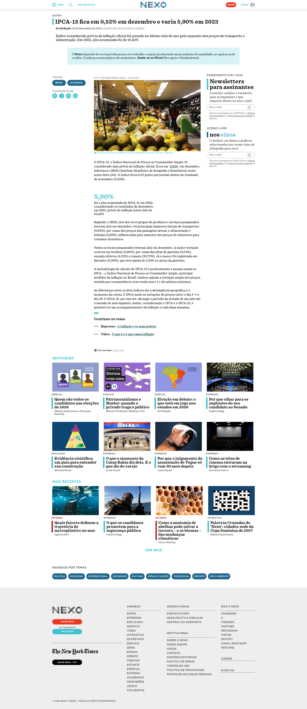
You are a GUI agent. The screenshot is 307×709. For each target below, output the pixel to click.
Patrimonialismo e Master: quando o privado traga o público (127, 403)
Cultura (137, 576)
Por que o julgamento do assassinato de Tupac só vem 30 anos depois (180, 462)
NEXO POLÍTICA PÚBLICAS (185, 617)
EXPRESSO (134, 617)
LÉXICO (132, 686)
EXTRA (131, 613)
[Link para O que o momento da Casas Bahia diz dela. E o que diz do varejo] (127, 436)
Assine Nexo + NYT (67, 662)
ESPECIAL (133, 669)
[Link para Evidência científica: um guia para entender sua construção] (75, 436)
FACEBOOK (228, 613)
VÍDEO (131, 630)
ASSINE (231, 5)
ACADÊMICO (135, 677)
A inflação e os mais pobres (136, 326)
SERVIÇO (133, 643)
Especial (57, 394)
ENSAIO (132, 652)
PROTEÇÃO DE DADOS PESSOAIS (189, 674)
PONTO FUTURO (178, 613)
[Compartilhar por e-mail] (68, 95)
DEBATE (132, 656)
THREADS (227, 622)
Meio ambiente (219, 576)
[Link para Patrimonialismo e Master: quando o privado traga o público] (127, 377)
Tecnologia (181, 576)
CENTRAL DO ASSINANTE (184, 622)
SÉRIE (131, 647)
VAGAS (171, 648)
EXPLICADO (135, 622)
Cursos (226, 658)
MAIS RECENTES (86, 5)
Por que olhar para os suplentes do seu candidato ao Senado (228, 403)
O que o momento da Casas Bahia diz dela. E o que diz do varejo (128, 462)
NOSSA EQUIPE (177, 644)
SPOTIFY (227, 639)
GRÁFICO (133, 626)
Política (59, 576)
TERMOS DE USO (178, 665)
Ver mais (153, 550)
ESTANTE (133, 664)
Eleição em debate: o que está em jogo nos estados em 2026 (176, 403)
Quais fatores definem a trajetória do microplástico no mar (76, 527)
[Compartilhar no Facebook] (54, 95)
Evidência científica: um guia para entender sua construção (75, 462)
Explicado (58, 453)
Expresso (212, 394)
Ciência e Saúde (158, 576)
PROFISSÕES (135, 681)
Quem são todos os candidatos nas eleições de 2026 (76, 403)
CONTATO (173, 653)
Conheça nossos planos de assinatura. (109, 57)
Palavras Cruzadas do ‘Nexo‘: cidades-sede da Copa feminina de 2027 (232, 527)
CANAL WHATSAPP (234, 643)
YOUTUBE (227, 626)
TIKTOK (226, 635)
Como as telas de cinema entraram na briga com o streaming (230, 462)
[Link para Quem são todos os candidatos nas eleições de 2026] (75, 377)
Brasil (59, 83)
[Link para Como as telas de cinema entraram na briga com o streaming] (230, 436)
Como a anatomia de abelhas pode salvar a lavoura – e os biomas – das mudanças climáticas (179, 530)
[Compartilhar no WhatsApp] (75, 95)
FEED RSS (227, 647)
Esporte (199, 576)
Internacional (98, 576)
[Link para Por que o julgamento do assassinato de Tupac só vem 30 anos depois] (178, 436)
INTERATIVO (135, 635)
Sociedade (120, 576)
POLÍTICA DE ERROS (181, 661)
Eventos (227, 670)
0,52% (174, 166)
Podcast (108, 394)
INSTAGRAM (229, 630)
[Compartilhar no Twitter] (61, 95)
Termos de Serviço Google (240, 116)
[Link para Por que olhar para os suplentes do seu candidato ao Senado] (230, 377)
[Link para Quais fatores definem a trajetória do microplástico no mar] (75, 500)
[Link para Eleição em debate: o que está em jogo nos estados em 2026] (178, 377)
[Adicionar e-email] (249, 107)
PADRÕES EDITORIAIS (182, 657)
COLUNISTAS (135, 690)
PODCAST (133, 660)
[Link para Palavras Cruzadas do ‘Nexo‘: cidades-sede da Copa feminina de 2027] (231, 500)
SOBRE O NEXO (177, 640)
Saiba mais (118, 350)
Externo (57, 518)
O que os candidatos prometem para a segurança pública (124, 527)
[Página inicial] (153, 5)
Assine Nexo (67, 622)
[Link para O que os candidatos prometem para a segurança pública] (127, 500)
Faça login (67, 631)
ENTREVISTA (135, 639)
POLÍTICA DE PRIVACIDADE (185, 670)
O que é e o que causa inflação (133, 334)
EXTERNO (133, 673)
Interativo (215, 518)
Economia (76, 83)
